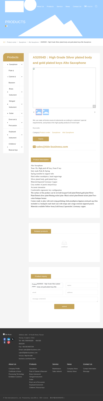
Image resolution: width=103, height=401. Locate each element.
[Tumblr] (4, 342)
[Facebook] (4, 339)
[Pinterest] (8, 342)
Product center (11, 42)
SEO (40, 398)
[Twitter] (12, 339)
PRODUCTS (15, 22)
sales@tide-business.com (52, 146)
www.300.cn (34, 398)
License (45, 398)
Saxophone (22, 42)
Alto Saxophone (34, 42)
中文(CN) (89, 6)
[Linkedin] (8, 339)
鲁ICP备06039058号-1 (57, 397)
